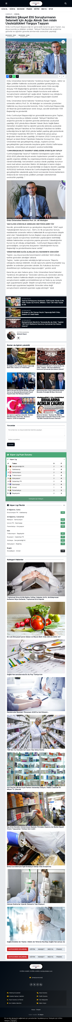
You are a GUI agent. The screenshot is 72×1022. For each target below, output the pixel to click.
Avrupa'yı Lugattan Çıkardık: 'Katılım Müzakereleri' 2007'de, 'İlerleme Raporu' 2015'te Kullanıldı (20, 416)
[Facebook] (31, 984)
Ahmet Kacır (22, 334)
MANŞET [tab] (41, 949)
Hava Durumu (43, 993)
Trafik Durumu (43, 996)
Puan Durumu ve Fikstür (16, 999)
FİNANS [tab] (59, 949)
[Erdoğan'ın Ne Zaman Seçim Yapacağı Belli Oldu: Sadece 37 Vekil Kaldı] (21, 356)
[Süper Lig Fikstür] (64, 505)
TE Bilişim (40, 1014)
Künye (33, 1009)
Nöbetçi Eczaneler (14, 993)
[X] (34, 984)
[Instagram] (37, 984)
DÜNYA (12, 9)
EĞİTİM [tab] (32, 949)
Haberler (9, 14)
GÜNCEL (4, 9)
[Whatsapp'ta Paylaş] (14, 76)
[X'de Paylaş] (10, 76)
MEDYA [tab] (50, 949)
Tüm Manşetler (43, 999)
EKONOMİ (20, 9)
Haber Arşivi (42, 1003)
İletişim (38, 1009)
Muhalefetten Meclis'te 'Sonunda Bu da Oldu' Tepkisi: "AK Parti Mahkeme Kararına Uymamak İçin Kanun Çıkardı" (50, 367)
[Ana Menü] (6, 3)
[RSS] (40, 984)
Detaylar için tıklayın (36, 499)
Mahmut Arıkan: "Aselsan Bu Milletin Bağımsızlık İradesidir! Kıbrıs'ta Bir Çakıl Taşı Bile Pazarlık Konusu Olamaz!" (50, 416)
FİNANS (29, 9)
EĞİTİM (36, 9)
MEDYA (44, 9)
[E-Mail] (18, 338)
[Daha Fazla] (17, 76)
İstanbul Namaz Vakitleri (16, 996)
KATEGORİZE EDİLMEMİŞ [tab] (18, 949)
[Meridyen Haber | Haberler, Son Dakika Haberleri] (35, 3)
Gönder (11, 444)
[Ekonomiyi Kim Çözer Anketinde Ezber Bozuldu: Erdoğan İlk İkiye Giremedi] (51, 381)
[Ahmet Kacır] (11, 335)
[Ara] (65, 3)
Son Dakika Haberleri (15, 1003)
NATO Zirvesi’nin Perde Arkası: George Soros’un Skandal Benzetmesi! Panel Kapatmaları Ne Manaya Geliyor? (20, 392)
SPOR (51, 9)
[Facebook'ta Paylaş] (7, 76)
